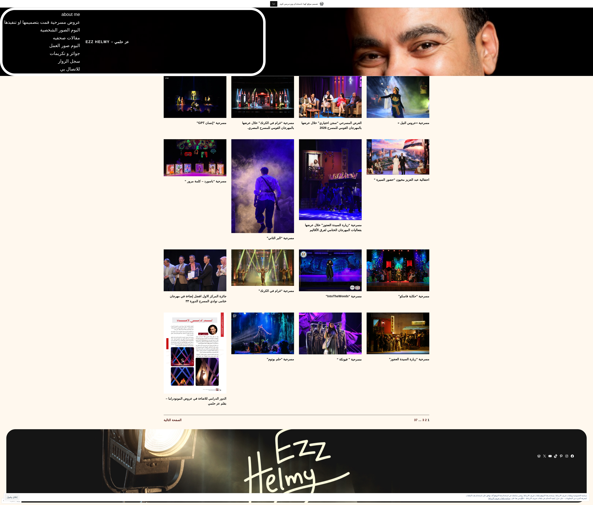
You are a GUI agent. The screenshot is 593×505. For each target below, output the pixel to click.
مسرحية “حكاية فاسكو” (413, 296)
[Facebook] (572, 456)
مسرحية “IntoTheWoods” (344, 296)
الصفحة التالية (173, 420)
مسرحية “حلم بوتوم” (280, 359)
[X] (544, 456)
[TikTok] (555, 456)
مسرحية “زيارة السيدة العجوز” (409, 359)
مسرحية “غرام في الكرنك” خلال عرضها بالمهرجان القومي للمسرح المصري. (268, 125)
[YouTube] (550, 456)
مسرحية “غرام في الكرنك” (276, 290)
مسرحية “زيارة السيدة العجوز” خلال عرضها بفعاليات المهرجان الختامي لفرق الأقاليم (333, 227)
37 (415, 420)
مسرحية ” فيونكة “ (349, 359)
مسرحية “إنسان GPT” (211, 123)
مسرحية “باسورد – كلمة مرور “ (205, 181)
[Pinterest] (561, 456)
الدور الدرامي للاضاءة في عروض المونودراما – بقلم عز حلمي (196, 401)
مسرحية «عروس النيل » (413, 123)
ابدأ (274, 4)
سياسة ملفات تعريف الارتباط (499, 498)
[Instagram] (567, 456)
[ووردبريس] (539, 456)
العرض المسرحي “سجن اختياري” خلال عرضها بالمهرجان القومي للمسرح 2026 (331, 125)
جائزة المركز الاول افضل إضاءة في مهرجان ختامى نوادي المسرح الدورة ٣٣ (198, 298)
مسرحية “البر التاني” (280, 238)
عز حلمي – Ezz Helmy (107, 42)
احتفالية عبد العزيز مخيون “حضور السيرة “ (401, 179)
